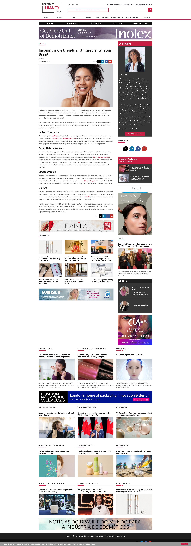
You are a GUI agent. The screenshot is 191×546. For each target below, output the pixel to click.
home (46, 17)
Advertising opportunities (95, 536)
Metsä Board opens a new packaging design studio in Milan (74, 281)
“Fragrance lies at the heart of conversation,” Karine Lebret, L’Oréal (93, 491)
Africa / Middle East (141, 23)
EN (73, 4)
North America (73, 23)
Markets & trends (47, 407)
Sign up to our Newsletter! (89, 10)
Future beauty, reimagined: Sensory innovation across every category (92, 356)
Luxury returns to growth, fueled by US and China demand (56, 414)
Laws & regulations (87, 407)
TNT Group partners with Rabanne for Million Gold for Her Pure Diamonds (75, 258)
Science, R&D (122, 407)
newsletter (111, 536)
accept (185, 544)
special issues (116, 17)
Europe (50, 23)
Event (146, 17)
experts (88, 17)
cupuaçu (56, 138)
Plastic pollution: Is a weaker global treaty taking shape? (133, 452)
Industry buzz (123, 484)
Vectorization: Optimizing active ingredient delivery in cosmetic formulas (134, 414)
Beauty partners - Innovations (128, 160)
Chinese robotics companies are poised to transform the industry (56, 491)
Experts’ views (45, 349)
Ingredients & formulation (51, 445)
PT (77, 4)
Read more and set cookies (87, 544)
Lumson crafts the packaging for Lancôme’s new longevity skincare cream (49, 258)
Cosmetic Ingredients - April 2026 (130, 355)
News (59, 17)
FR (69, 4)
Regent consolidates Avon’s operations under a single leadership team (49, 281)
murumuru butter (69, 138)
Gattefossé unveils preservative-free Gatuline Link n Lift (54, 452)
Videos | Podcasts (132, 17)
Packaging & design (86, 445)
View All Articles (135, 133)
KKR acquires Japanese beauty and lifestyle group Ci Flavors (102, 280)
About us (69, 536)
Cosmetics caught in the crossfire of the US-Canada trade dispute (94, 414)
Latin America (95, 23)
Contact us (79, 536)
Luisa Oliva (42, 44)
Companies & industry (88, 484)
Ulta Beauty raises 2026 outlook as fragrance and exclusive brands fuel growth (101, 258)
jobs (73, 17)
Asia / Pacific (118, 23)
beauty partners (102, 17)
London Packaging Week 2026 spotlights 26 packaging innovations (94, 452)
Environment (122, 445)
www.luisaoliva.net (131, 129)
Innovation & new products (52, 484)
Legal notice (121, 536)
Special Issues (122, 349)
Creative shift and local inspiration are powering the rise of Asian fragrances (54, 356)
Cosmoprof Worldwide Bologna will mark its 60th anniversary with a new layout (135, 245)
